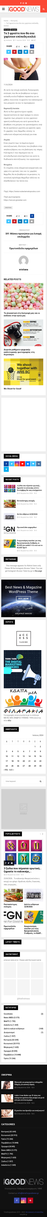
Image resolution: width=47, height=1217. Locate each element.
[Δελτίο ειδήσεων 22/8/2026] (10, 517)
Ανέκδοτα (8, 1025)
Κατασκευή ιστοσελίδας (34, 1212)
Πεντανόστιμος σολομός (26, 500)
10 (7, 756)
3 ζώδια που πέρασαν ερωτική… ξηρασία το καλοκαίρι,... (22, 870)
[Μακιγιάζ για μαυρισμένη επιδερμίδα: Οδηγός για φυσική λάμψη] (7, 1085)
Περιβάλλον (9, 1055)
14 (29, 756)
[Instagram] (23, 1200)
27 (24, 766)
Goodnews (8, 1014)
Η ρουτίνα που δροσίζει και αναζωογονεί (29, 1110)
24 (7, 766)
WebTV (6, 1021)
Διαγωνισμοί (9, 1032)
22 (35, 761)
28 (29, 766)
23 (40, 761)
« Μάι (6, 770)
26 (18, 766)
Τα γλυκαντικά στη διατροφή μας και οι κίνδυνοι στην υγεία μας (22, 314)
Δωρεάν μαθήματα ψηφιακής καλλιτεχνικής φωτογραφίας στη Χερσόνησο (19, 352)
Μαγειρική (8, 1047)
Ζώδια (6, 1036)
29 (35, 766)
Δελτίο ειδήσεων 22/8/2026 (27, 514)
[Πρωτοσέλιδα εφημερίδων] (10, 530)
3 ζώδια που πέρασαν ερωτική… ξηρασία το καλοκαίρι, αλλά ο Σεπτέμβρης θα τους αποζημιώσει (29, 488)
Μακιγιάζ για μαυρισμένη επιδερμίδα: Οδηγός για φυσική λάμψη (28, 1083)
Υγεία (6, 1058)
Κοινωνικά (8, 1044)
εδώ (9, 720)
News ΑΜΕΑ (8, 1018)
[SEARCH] (40, 781)
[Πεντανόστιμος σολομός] (10, 504)
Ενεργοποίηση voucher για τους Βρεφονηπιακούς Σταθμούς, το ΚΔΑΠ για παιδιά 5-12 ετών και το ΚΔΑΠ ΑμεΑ (29, 544)
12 (18, 756)
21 (29, 761)
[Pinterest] (30, 1200)
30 (40, 766)
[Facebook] (17, 1200)
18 (12, 761)
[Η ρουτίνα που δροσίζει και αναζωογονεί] (7, 1113)
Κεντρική (7, 29)
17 (7, 761)
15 (35, 756)
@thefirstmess (23, 998)
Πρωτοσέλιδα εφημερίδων (23, 248)
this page (38, 571)
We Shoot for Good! (12, 389)
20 (24, 761)
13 (24, 756)
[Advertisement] (23, 424)
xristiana (9, 40)
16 (40, 756)
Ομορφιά (13, 29)
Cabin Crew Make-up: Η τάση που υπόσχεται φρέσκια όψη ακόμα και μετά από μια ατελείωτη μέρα (29, 1097)
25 (12, 766)
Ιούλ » (11, 770)
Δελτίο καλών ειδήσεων (14, 1029)
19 (18, 761)
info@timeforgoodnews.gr (28, 1193)
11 (12, 756)
